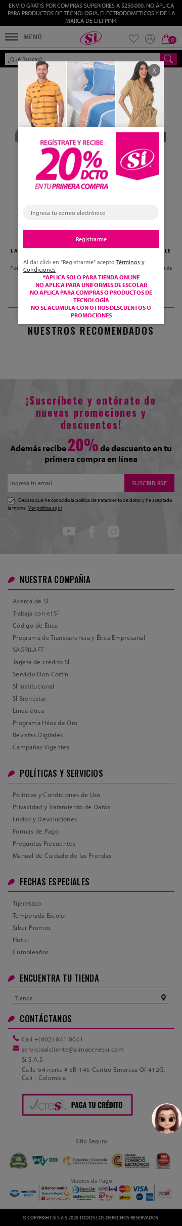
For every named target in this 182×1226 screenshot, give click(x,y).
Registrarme (91, 239)
